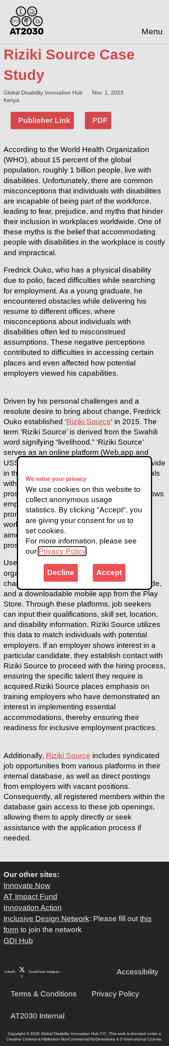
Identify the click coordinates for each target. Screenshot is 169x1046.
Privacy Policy (62, 551)
